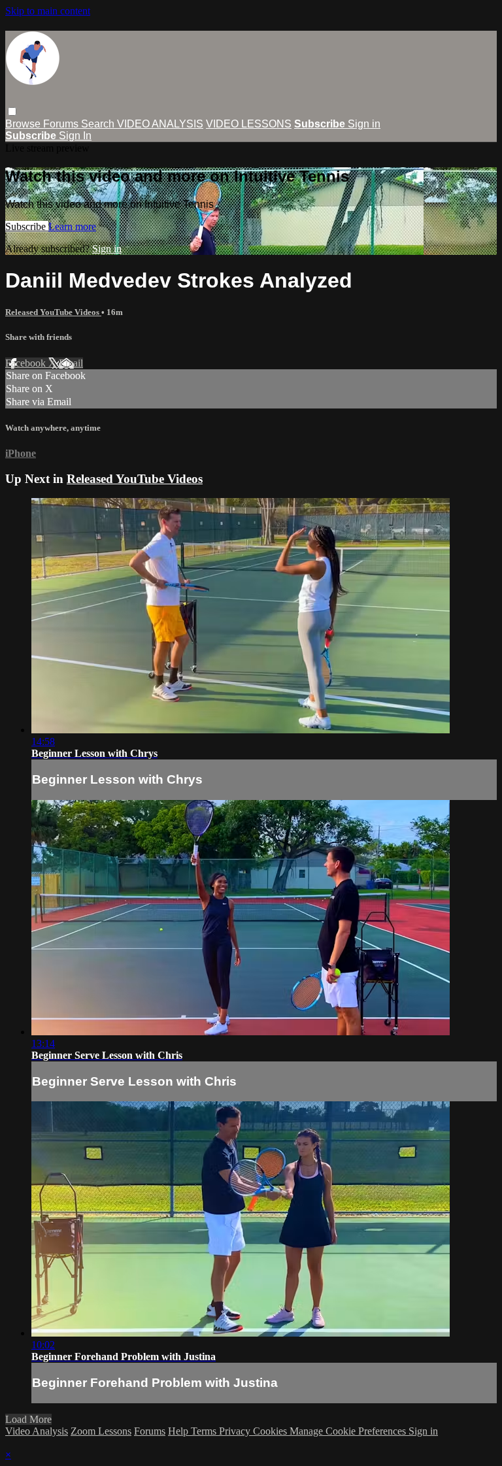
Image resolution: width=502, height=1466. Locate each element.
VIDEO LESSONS (249, 123)
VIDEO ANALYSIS (160, 123)
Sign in (364, 123)
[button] (12, 111)
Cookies (271, 1431)
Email (71, 363)
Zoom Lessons (101, 1431)
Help (179, 1431)
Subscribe (26, 226)
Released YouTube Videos (53, 312)
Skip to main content (47, 10)
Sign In (75, 135)
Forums (62, 123)
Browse (24, 123)
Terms (205, 1431)
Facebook (26, 363)
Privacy (236, 1431)
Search (99, 123)
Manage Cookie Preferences (349, 1431)
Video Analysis (36, 1431)
